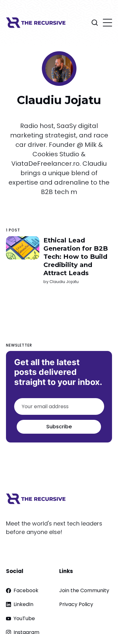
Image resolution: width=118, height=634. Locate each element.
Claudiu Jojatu (64, 282)
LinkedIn (23, 604)
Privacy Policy (76, 604)
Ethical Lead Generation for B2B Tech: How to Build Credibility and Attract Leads (75, 256)
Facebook (26, 590)
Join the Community (84, 590)
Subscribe (59, 426)
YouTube (24, 618)
